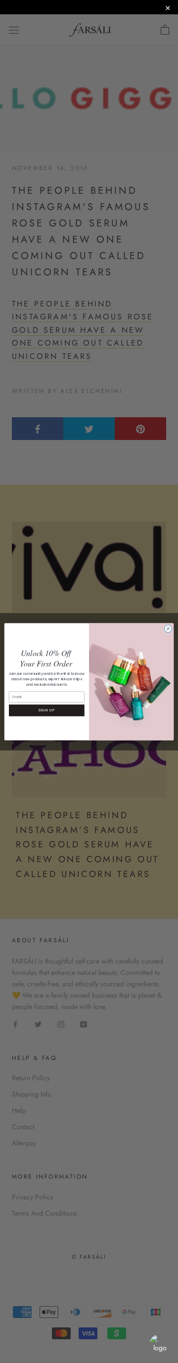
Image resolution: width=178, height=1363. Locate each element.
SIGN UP (47, 709)
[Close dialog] (168, 628)
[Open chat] (159, 1344)
